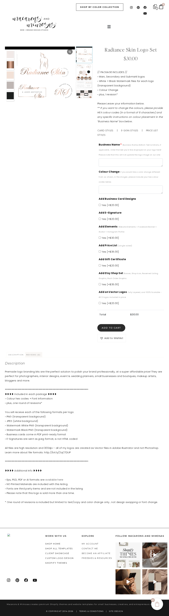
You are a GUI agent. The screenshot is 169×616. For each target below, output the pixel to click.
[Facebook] (145, 7)
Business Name (130, 149)
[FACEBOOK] (26, 580)
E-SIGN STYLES (129, 130)
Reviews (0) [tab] (33, 355)
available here (54, 479)
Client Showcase (57, 553)
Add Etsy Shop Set (128, 275)
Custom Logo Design (59, 558)
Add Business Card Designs (117, 199)
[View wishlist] (156, 7)
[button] (109, 27)
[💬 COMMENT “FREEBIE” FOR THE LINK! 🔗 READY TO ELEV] (128, 581)
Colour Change (129, 176)
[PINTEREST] (17, 580)
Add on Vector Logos (130, 294)
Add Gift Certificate (112, 259)
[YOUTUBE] (35, 580)
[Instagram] (131, 7)
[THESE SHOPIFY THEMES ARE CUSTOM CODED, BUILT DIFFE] (128, 555)
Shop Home (52, 543)
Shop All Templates (59, 548)
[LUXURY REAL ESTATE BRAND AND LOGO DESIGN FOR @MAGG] (154, 581)
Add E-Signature (110, 212)
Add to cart (111, 327)
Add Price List (115, 245)
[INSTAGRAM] (9, 580)
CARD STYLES (105, 130)
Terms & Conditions (91, 611)
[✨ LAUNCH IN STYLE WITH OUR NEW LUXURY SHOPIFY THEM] (154, 555)
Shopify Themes (56, 563)
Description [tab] (16, 355)
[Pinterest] (138, 7)
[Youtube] (145, 13)
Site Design (116, 611)
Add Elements (128, 229)
